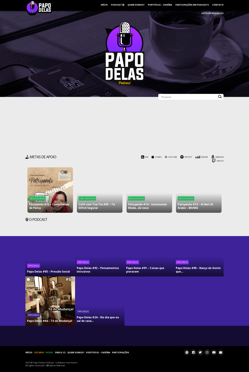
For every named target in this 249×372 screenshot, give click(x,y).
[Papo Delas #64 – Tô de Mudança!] (50, 301)
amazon (219, 157)
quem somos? (136, 4)
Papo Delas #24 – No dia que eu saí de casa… (98, 319)
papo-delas (33, 265)
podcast (116, 4)
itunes (158, 157)
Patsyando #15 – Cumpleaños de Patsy (49, 206)
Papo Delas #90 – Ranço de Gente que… (198, 269)
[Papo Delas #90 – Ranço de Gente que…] (199, 251)
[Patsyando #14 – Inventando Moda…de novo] (149, 190)
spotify (188, 157)
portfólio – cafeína (160, 4)
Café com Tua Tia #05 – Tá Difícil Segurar (97, 206)
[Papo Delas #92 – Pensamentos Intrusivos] (100, 251)
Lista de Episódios (212, 13)
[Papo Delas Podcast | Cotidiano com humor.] (124, 84)
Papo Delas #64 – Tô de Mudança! (49, 321)
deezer (204, 157)
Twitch (220, 161)
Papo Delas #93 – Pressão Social (48, 271)
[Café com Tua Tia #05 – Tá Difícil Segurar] (99, 190)
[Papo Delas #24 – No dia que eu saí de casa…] (100, 301)
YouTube (172, 157)
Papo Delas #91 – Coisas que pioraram (145, 269)
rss (146, 157)
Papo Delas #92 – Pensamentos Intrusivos (98, 269)
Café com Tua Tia (87, 198)
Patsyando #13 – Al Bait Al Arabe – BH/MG (195, 206)
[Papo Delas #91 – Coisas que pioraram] (149, 251)
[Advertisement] (124, 128)
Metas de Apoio (37, 198)
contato (218, 4)
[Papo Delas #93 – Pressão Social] (50, 251)
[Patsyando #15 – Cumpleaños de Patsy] (50, 190)
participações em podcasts (192, 4)
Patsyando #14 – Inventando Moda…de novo (147, 206)
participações (120, 352)
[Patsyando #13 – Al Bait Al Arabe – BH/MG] (199, 190)
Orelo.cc (60, 352)
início (104, 4)
